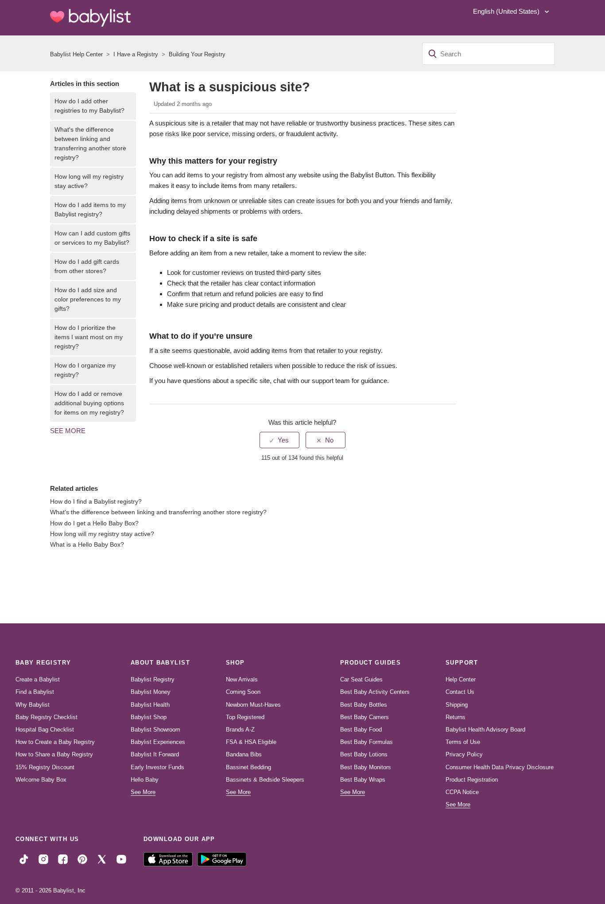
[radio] (279, 440)
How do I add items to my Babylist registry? (90, 209)
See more (67, 430)
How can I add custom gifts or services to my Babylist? (92, 238)
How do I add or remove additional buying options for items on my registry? (89, 403)
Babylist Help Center (76, 54)
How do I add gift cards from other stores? (86, 266)
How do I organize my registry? (85, 370)
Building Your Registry (197, 54)
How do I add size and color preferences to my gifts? (87, 299)
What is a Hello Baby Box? (87, 544)
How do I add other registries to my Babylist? (89, 106)
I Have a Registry (135, 54)
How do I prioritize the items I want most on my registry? (88, 337)
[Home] (90, 18)
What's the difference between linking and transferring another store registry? (90, 143)
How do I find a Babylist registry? (96, 501)
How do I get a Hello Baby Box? (94, 523)
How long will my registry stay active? (89, 181)
